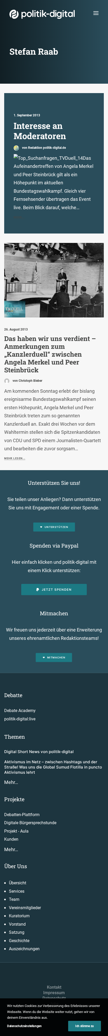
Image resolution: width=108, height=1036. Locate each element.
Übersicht (17, 882)
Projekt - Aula (16, 831)
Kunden (11, 839)
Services (16, 891)
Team (14, 899)
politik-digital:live (19, 718)
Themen (14, 736)
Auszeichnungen (24, 948)
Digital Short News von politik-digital (39, 751)
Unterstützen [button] (56, 527)
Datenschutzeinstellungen (24, 1026)
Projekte (14, 799)
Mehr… (11, 782)
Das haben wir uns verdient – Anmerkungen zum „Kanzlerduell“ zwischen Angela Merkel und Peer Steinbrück (50, 354)
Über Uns (15, 866)
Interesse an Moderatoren (40, 130)
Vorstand (17, 924)
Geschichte (19, 940)
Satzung (16, 932)
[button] (96, 13)
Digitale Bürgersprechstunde (30, 822)
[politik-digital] (42, 14)
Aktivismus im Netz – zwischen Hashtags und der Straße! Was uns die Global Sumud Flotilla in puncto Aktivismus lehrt (53, 767)
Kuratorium (19, 915)
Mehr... (19, 217)
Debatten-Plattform (22, 814)
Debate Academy (20, 710)
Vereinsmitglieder (25, 907)
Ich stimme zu (84, 1026)
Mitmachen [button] (56, 657)
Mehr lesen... (14, 458)
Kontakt (54, 987)
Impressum (54, 992)
